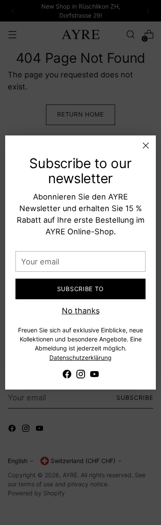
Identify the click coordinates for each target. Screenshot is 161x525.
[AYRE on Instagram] (81, 375)
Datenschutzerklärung (80, 357)
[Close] (145, 145)
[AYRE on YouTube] (94, 375)
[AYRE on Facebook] (67, 375)
